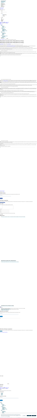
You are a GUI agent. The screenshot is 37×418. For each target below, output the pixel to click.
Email (7, 388)
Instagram (2, 393)
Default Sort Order (4, 14)
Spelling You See (3, 407)
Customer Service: (2, 387)
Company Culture (4, 405)
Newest (3, 15)
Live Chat (1, 388)
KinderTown (3, 409)
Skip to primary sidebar (3, 1)
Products (2, 406)
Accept (34, 415)
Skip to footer (2, 2)
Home (0, 39)
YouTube (2, 394)
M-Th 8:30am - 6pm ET (6, 387)
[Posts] (2, 18)
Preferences (24, 415)
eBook (3, 412)
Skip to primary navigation (3, 0)
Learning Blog (3, 39)
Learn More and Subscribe (2, 202)
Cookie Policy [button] (17, 415)
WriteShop (3, 408)
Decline (29, 415)
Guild (1, 410)
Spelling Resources (4, 411)
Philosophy (3, 404)
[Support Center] (2, 19)
